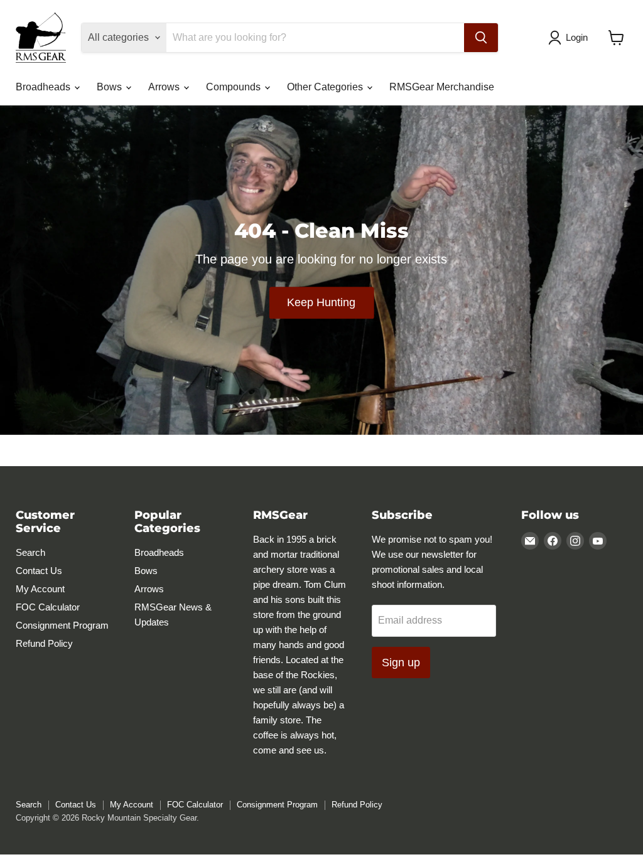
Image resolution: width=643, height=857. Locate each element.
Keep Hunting (321, 302)
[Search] (481, 37)
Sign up (401, 662)
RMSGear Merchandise (441, 87)
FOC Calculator (48, 607)
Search (30, 552)
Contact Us (39, 570)
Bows (110, 87)
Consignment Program (62, 625)
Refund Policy (44, 643)
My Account (40, 588)
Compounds (234, 87)
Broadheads (44, 87)
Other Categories (326, 87)
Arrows (165, 87)
